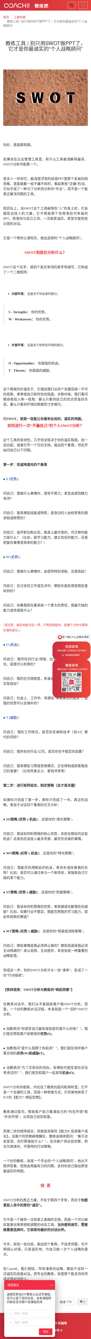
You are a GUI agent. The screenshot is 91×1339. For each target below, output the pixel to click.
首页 (6, 17)
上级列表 (20, 17)
